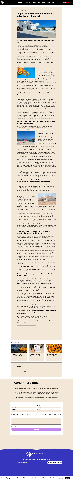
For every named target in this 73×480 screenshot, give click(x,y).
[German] (66, 2)
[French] (64, 2)
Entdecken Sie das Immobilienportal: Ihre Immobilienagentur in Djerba (18, 355)
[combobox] (49, 411)
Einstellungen (61, 478)
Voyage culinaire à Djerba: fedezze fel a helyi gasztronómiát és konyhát (53, 355)
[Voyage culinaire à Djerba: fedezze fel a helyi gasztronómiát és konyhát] (54, 348)
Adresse (38, 409)
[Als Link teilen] (25, 332)
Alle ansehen (59, 342)
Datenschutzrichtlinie (7, 478)
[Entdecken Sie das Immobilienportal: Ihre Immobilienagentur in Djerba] (19, 348)
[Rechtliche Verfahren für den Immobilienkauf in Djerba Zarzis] (36, 348)
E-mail (38, 405)
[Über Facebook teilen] (17, 332)
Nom (12, 405)
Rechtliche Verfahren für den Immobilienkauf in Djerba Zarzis (35, 355)
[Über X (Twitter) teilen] (19, 332)
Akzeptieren (68, 478)
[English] (68, 2)
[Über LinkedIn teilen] (22, 332)
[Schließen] (71, 478)
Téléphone (13, 409)
